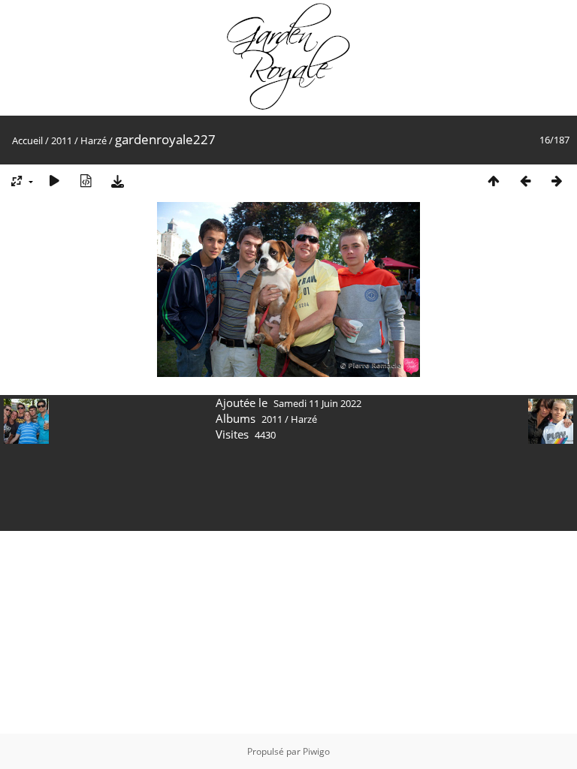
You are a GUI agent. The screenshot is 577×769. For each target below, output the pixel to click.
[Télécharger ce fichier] (117, 180)
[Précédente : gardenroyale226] (525, 180)
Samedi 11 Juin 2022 (317, 403)
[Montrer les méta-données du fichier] (85, 180)
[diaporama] (54, 180)
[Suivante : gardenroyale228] (556, 180)
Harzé (93, 140)
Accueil (27, 140)
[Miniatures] (493, 180)
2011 (61, 140)
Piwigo (316, 751)
